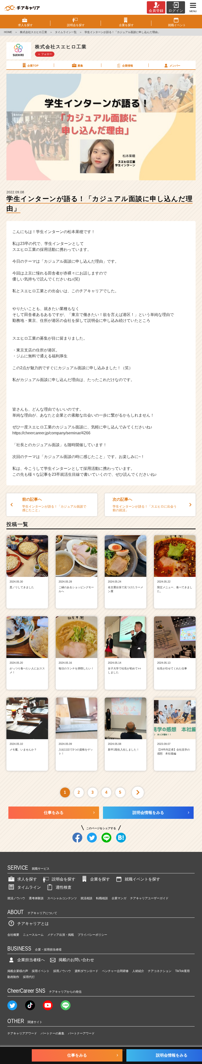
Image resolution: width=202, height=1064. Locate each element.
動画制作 (13, 977)
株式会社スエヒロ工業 (33, 32)
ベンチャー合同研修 (115, 971)
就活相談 (86, 898)
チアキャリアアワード (22, 1033)
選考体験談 (36, 898)
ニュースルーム (33, 934)
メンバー (174, 65)
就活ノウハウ (16, 898)
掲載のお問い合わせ (76, 960)
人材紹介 (138, 971)
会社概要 (13, 934)
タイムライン (29, 887)
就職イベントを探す (142, 879)
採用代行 (29, 977)
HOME (8, 32)
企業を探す (100, 879)
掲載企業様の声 (17, 971)
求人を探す (27, 879)
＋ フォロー (45, 54)
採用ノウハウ (62, 971)
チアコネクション (159, 971)
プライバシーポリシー (92, 934)
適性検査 (63, 887)
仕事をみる (54, 812)
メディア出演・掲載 (60, 934)
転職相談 (102, 898)
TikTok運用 (182, 971)
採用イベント (41, 971)
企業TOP (32, 65)
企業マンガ (119, 898)
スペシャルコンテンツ (62, 898)
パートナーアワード (81, 1033)
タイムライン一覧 (66, 32)
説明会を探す (63, 879)
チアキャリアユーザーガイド (149, 898)
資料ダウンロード (86, 971)
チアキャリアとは (33, 923)
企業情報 (127, 65)
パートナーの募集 (52, 1033)
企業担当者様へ (31, 960)
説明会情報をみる (148, 812)
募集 (80, 65)
